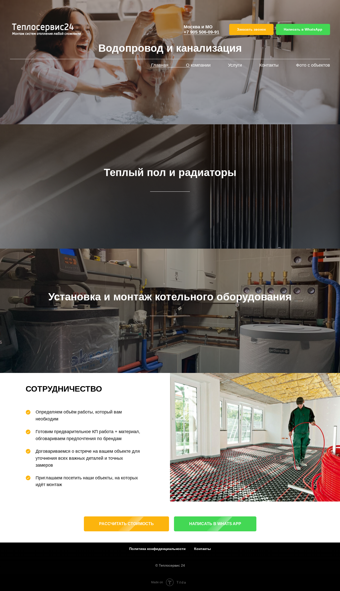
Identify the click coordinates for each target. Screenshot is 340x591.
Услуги (235, 65)
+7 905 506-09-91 (201, 32)
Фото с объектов (313, 65)
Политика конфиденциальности (157, 549)
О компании (198, 65)
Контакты (269, 65)
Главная (160, 65)
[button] (251, 29)
